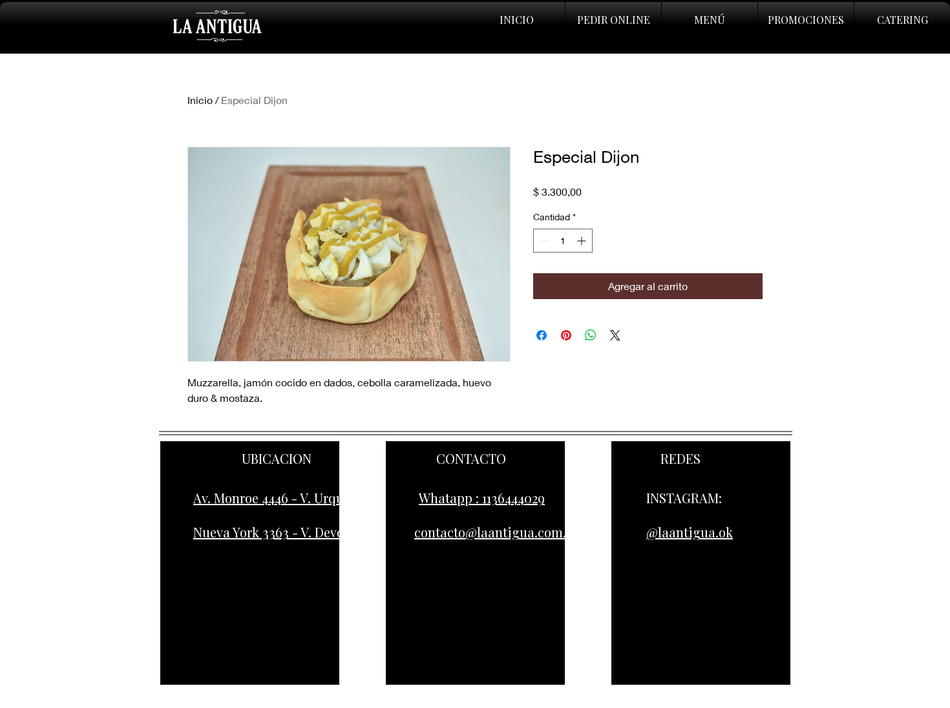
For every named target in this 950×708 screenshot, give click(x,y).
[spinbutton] (563, 240)
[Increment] (583, 240)
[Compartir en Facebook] (541, 335)
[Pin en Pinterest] (566, 335)
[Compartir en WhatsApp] (590, 335)
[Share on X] (615, 335)
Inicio (200, 100)
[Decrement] (543, 240)
